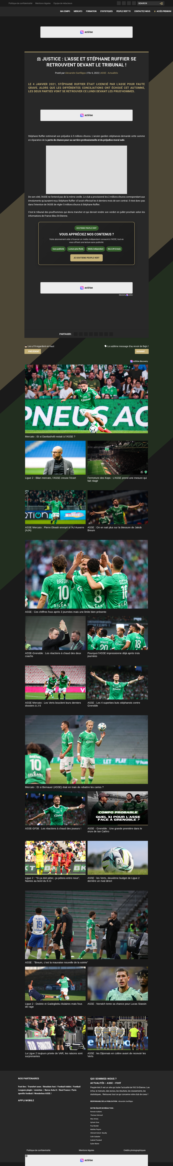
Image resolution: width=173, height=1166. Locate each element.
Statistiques (106, 11)
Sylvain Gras (94, 1122)
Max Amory (94, 1119)
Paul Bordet (94, 1126)
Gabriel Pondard (96, 1140)
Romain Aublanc (96, 1112)
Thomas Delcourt (96, 1115)
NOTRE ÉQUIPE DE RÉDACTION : (102, 1108)
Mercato (78, 11)
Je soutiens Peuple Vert (86, 258)
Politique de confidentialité (20, 3)
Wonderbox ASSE (42, 1093)
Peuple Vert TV (123, 11)
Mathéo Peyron (95, 1129)
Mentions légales (43, 3)
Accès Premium (162, 11)
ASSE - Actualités (109, 73)
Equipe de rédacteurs (63, 3)
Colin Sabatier (95, 1137)
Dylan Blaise (94, 1144)
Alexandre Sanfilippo (75, 73)
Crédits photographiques (135, 1150)
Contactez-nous (142, 11)
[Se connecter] (161, 3)
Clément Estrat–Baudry (98, 1133)
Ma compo (65, 11)
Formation (91, 11)
